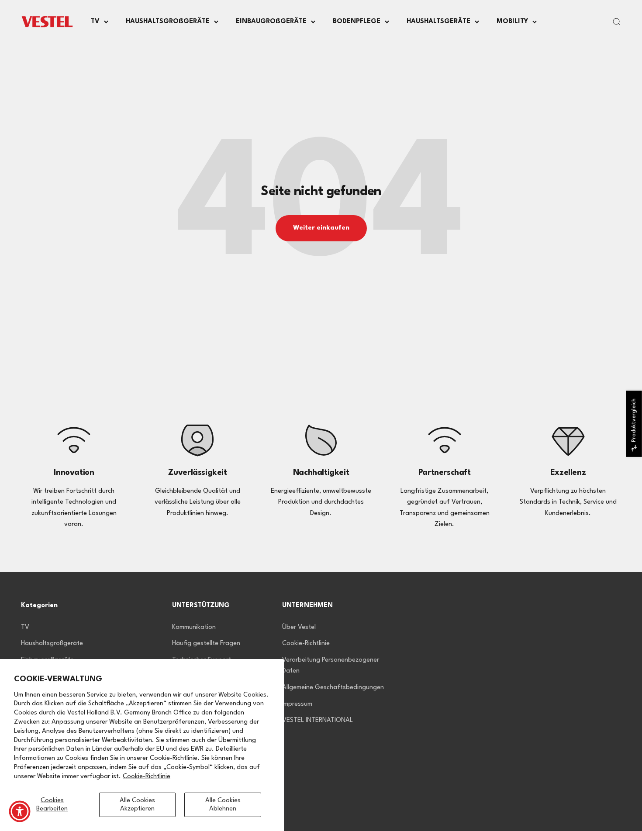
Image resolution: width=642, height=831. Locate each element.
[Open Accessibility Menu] (20, 811)
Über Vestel (299, 627)
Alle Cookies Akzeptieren (137, 804)
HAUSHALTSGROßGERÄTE (168, 21)
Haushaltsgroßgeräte (52, 643)
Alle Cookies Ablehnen (223, 804)
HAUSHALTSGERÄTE (438, 21)
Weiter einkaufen (321, 228)
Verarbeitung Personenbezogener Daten (330, 666)
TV (95, 21)
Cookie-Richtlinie (146, 776)
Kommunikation (194, 627)
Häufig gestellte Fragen (206, 643)
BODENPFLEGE (356, 21)
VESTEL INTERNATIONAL (317, 720)
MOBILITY (512, 21)
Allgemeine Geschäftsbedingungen (333, 687)
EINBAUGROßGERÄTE (271, 21)
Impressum (297, 704)
